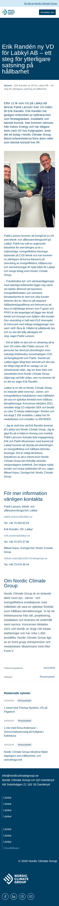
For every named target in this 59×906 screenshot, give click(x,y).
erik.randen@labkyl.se (17, 535)
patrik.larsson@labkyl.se (18, 516)
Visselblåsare (11, 848)
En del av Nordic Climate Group (40, 3)
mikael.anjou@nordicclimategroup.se (25, 558)
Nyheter (8, 85)
